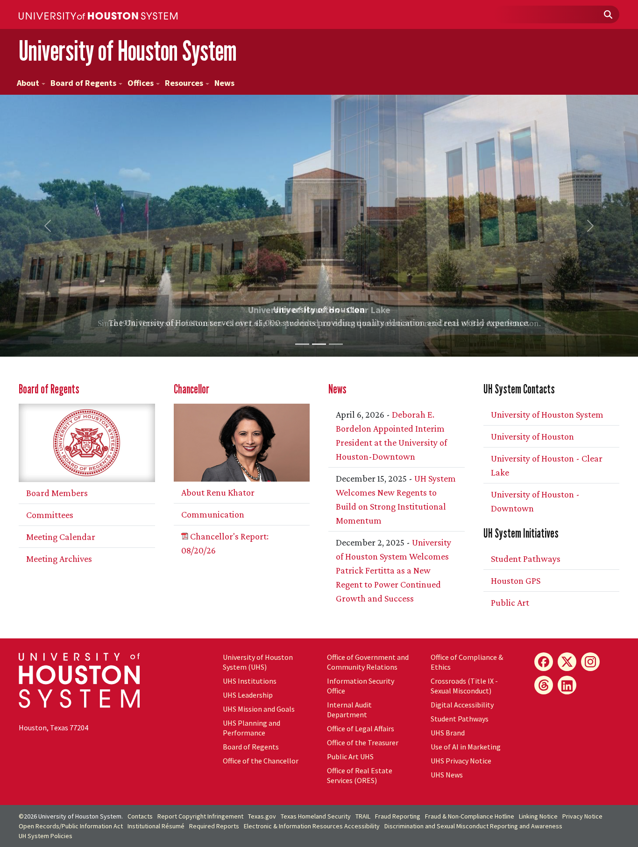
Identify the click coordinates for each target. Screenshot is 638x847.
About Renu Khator (218, 492)
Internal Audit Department (349, 709)
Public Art (510, 602)
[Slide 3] (336, 344)
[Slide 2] (319, 344)
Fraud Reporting (397, 816)
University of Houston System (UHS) (258, 662)
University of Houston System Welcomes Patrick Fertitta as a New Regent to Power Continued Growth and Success (393, 570)
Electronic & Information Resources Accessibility (312, 826)
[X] (567, 661)
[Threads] (543, 685)
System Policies (45, 836)
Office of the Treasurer (362, 742)
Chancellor (191, 389)
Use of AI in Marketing (466, 746)
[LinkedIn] (567, 685)
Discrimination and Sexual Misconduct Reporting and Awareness (473, 826)
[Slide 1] (302, 344)
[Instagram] (590, 661)
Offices (141, 82)
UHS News (447, 774)
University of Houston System (128, 50)
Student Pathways (525, 558)
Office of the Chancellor (260, 760)
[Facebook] (543, 661)
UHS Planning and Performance (251, 727)
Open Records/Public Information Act (71, 826)
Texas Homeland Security (316, 816)
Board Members (57, 493)
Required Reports (214, 826)
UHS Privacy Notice (461, 760)
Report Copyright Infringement (200, 816)
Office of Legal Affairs (360, 728)
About (28, 82)
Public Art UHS (350, 756)
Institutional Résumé (156, 826)
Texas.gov (262, 816)
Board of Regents (83, 82)
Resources (184, 82)
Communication (212, 514)
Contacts (140, 816)
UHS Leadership (248, 695)
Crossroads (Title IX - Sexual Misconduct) (464, 685)
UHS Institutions (249, 681)
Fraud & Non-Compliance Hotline (469, 816)
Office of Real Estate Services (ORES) (359, 775)
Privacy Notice (582, 816)
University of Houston (532, 436)
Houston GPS (515, 580)
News (224, 82)
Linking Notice (538, 816)
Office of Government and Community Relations (368, 662)
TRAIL (362, 816)
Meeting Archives (59, 558)
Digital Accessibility (462, 704)
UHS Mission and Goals (259, 709)
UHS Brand (448, 732)
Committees (49, 515)
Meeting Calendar (60, 537)
